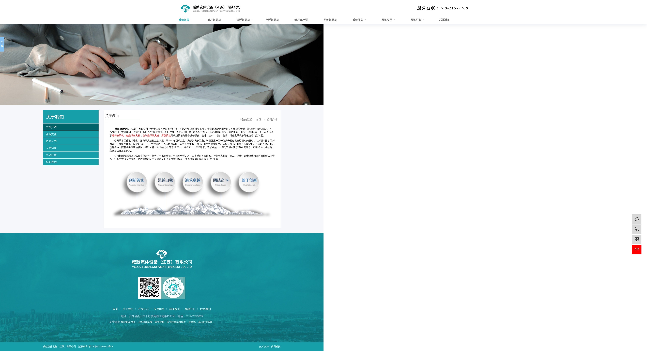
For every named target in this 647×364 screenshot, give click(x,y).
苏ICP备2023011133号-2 (100, 346)
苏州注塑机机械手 (177, 322)
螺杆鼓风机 (215, 19)
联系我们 (444, 19)
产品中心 (143, 309)
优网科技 (276, 346)
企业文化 (51, 134)
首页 (258, 119)
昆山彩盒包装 (206, 322)
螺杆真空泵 (302, 19)
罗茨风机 (166, 135)
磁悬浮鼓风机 (133, 135)
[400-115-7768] (636, 229)
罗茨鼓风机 (331, 19)
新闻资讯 (174, 309)
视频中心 (190, 309)
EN (637, 249)
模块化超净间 (129, 322)
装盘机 (193, 322)
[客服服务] (636, 219)
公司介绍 (51, 127)
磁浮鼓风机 (244, 19)
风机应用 (387, 19)
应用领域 (159, 309)
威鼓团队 (358, 19)
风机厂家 (416, 19)
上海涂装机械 (146, 322)
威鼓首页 (184, 19)
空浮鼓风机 (273, 19)
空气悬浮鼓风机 (151, 135)
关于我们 (128, 309)
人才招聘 (51, 148)
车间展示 (51, 161)
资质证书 (51, 141)
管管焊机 (160, 322)
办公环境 (51, 155)
